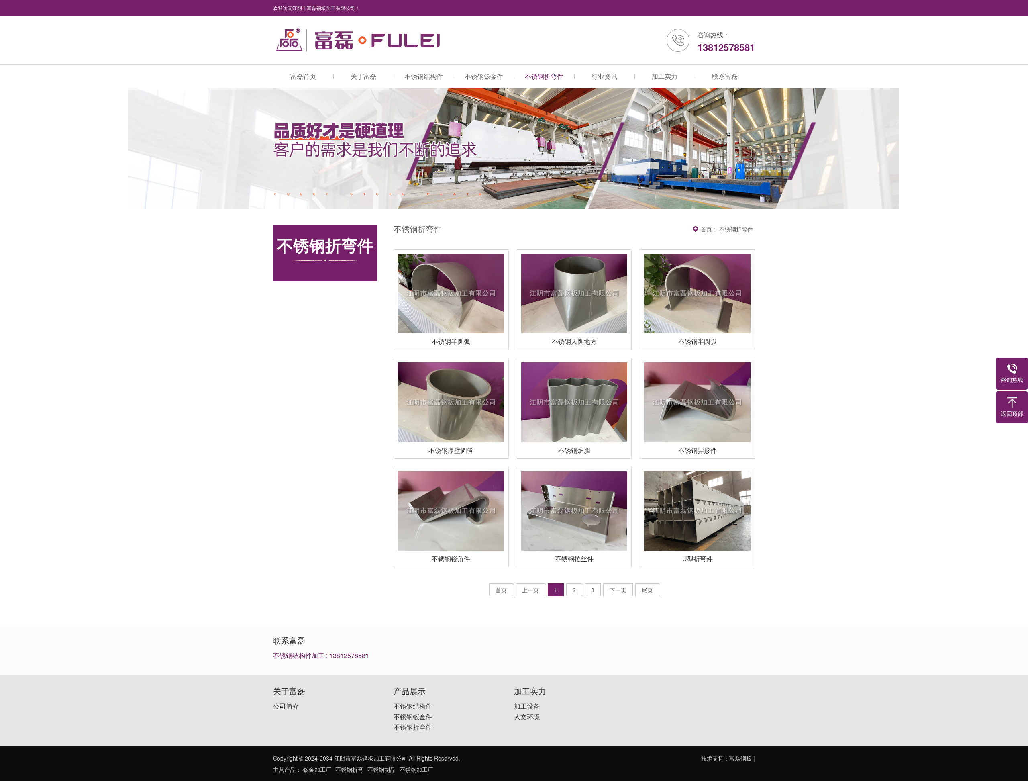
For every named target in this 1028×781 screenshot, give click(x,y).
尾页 (647, 590)
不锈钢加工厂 (416, 769)
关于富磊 (363, 76)
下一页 (618, 590)
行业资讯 (604, 76)
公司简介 (286, 706)
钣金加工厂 (317, 769)
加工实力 (664, 76)
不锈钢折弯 (349, 769)
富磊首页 (303, 76)
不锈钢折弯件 (544, 76)
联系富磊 (725, 76)
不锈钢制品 (381, 769)
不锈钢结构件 (423, 76)
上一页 (530, 590)
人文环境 (527, 717)
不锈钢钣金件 (484, 76)
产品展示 (410, 691)
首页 (706, 229)
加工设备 (527, 706)
